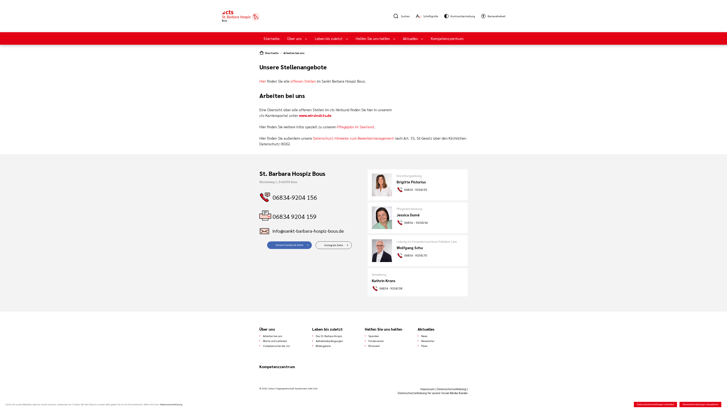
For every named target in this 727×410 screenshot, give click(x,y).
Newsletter (427, 341)
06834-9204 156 (295, 197)
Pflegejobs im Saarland (355, 126)
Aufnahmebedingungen (329, 341)
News (424, 336)
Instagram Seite (333, 245)
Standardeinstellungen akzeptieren (700, 404)
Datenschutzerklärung (451, 389)
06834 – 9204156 (416, 223)
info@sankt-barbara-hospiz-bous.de (308, 231)
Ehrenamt (374, 345)
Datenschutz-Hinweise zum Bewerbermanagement (353, 138)
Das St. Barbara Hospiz (329, 336)
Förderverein (376, 341)
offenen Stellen (303, 81)
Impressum (427, 389)
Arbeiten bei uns (293, 53)
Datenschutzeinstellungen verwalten (655, 404)
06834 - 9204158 (390, 288)
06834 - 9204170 (415, 255)
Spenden (373, 336)
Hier (262, 81)
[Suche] (397, 16)
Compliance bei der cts (276, 345)
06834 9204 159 (295, 216)
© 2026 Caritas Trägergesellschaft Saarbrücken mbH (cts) (288, 388)
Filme (424, 345)
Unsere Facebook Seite (289, 244)
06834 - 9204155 (415, 190)
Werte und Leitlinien (275, 341)
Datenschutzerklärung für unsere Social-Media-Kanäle (433, 393)
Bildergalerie (323, 345)
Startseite (271, 38)
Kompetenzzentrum (447, 38)
